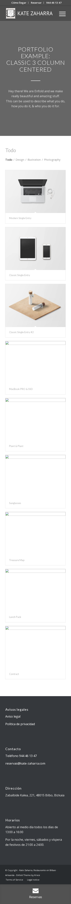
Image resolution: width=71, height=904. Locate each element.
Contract (14, 673)
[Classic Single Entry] (35, 248)
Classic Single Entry (19, 275)
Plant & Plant (16, 446)
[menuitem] (18, 3)
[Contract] (35, 647)
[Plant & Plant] (35, 419)
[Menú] (60, 13)
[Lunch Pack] (35, 590)
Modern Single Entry (20, 218)
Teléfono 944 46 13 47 (21, 756)
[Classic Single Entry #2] (35, 305)
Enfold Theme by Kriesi (28, 875)
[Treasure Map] (35, 533)
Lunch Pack (15, 616)
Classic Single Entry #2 (21, 332)
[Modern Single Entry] (35, 191)
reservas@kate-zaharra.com (25, 763)
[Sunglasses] (35, 476)
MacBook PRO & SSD (21, 389)
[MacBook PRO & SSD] (35, 362)
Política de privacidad (20, 724)
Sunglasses (15, 503)
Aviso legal (12, 716)
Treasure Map (17, 560)
